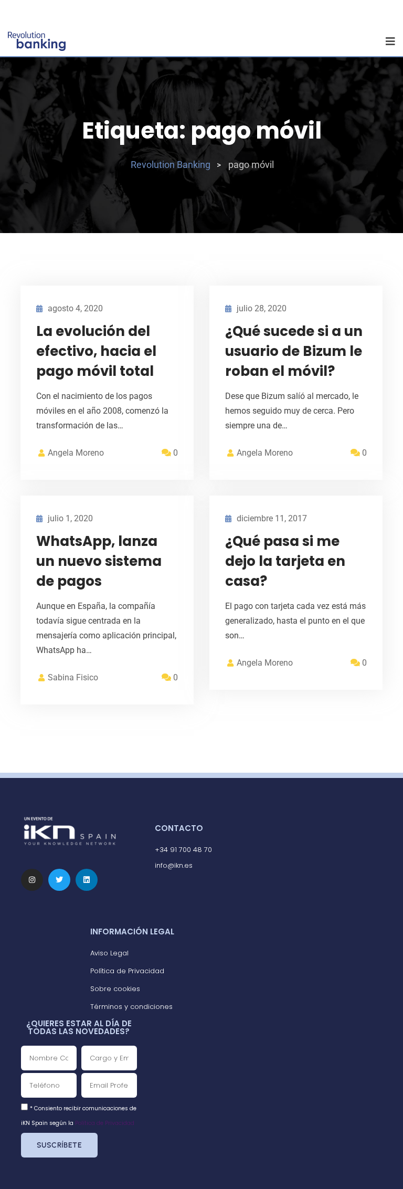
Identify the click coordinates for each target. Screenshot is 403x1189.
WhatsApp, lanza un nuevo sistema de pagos (99, 561)
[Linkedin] (87, 880)
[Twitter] (59, 880)
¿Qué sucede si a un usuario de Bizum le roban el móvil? (294, 351)
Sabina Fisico (73, 677)
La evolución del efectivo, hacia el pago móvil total (96, 351)
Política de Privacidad (104, 1123)
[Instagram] (32, 880)
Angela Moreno (76, 453)
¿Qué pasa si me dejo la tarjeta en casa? (285, 561)
